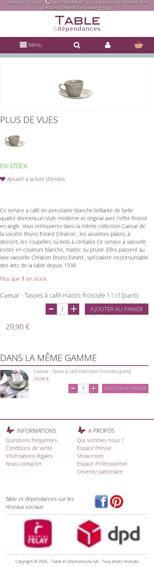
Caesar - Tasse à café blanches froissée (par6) (82, 371)
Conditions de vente (29, 448)
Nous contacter (24, 463)
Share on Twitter (37, 191)
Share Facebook (22, 191)
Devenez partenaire (100, 471)
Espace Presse (94, 448)
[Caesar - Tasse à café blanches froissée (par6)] (14, 384)
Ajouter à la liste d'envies (36, 178)
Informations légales (29, 455)
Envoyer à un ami (7, 191)
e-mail (106, 8)
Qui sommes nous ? (100, 440)
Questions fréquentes (31, 440)
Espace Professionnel (102, 463)
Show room (90, 455)
